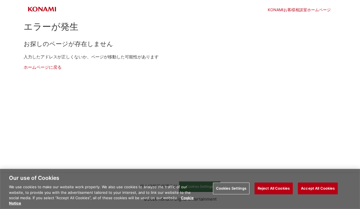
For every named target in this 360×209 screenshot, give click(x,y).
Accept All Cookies (318, 188)
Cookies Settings (231, 188)
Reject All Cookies (274, 188)
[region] (180, 189)
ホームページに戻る (43, 67)
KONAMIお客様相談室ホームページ (299, 9)
